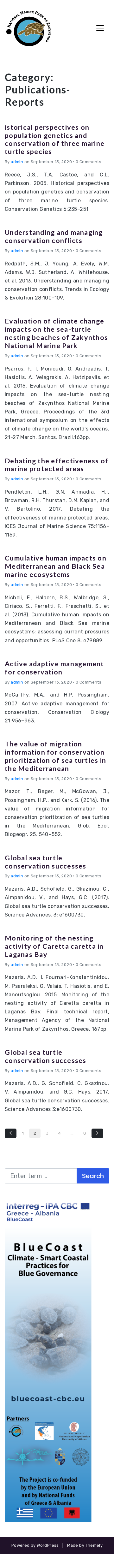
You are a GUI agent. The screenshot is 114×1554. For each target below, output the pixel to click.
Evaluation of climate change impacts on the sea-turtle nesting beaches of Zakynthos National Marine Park (56, 333)
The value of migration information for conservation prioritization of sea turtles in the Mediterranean (55, 756)
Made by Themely (85, 1545)
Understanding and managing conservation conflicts (54, 236)
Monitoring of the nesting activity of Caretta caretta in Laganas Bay (54, 946)
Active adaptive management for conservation (54, 668)
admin (17, 161)
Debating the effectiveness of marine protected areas (56, 465)
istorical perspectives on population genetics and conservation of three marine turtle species (54, 139)
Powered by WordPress (35, 1545)
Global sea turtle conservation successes (45, 862)
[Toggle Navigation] (100, 28)
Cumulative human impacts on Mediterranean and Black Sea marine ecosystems (55, 566)
